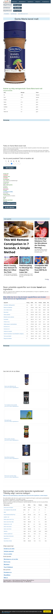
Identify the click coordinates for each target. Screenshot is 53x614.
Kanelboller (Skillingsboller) (9, 305)
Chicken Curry (7, 321)
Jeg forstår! (47, 611)
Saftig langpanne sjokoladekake (10, 324)
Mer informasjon (6, 612)
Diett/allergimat (22, 1)
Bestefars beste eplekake (9, 317)
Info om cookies (8, 554)
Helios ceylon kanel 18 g (9, 519)
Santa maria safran (8, 526)
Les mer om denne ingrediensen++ (12, 387)
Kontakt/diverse (45, 1)
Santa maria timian (7, 529)
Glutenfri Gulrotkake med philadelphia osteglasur (14, 333)
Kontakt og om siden (9, 548)
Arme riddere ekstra (8, 309)
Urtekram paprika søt (8, 533)
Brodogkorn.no (8, 572)
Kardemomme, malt (8, 524)
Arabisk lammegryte (8, 331)
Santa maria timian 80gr (9, 521)
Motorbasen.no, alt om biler (11, 559)
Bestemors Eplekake (8, 307)
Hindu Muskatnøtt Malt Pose (9, 514)
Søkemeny (14, 1)
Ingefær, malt (6, 517)
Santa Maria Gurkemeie (9, 536)
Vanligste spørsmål (9, 551)
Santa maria (5, 189)
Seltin (5, 512)
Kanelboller (6, 319)
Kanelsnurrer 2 (7, 326)
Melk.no (6, 577)
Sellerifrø (5, 531)
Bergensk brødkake (8, 338)
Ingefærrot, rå (6, 538)
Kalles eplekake (7, 314)
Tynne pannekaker (7, 336)
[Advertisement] (26, 131)
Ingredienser (30, 1)
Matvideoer (7, 564)
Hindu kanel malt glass (8, 507)
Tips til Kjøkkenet (8, 567)
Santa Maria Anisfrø (8, 540)
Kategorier (37, 1)
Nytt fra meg (7, 562)
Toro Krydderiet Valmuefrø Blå (10, 509)
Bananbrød (6, 312)
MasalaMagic (7, 575)
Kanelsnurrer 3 (7, 329)
